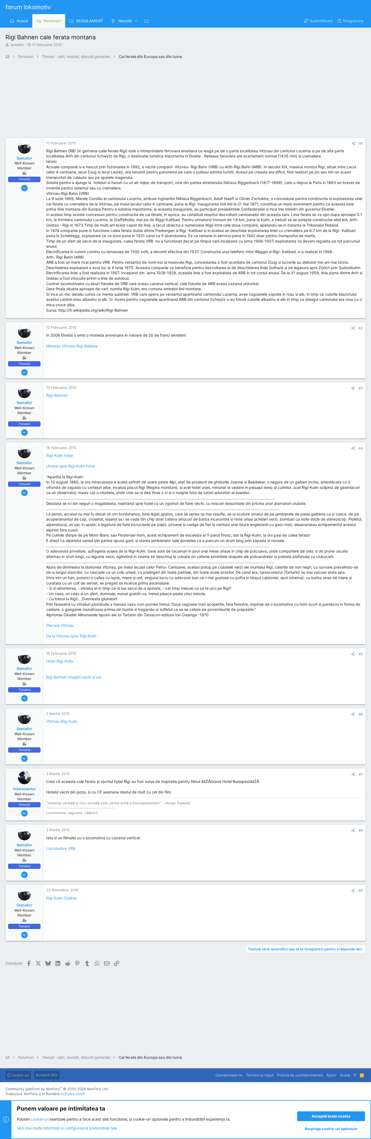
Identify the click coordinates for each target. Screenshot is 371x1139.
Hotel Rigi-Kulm (59, 661)
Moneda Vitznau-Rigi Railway (72, 346)
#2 (361, 328)
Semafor (17, 45)
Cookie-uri (20, 1075)
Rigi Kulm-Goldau (61, 898)
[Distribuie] (353, 143)
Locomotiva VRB (60, 848)
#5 (361, 654)
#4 (361, 448)
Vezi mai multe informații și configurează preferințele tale (67, 1128)
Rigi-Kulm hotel (59, 455)
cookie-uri (40, 1119)
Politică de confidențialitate (300, 1075)
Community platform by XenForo (57, 1089)
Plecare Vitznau (60, 625)
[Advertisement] (168, 100)
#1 (361, 143)
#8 (361, 830)
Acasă (345, 1075)
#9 (361, 890)
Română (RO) (47, 1075)
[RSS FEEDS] (148, 21)
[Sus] (354, 1075)
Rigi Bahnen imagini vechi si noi (73, 677)
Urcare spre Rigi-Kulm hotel (70, 466)
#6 (361, 714)
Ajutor (331, 1075)
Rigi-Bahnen (57, 395)
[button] (136, 21)
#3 (361, 388)
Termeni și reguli (260, 1075)
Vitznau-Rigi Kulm (61, 721)
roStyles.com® (73, 1094)
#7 (361, 774)
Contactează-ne (229, 1075)
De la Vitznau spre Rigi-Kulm (71, 636)
